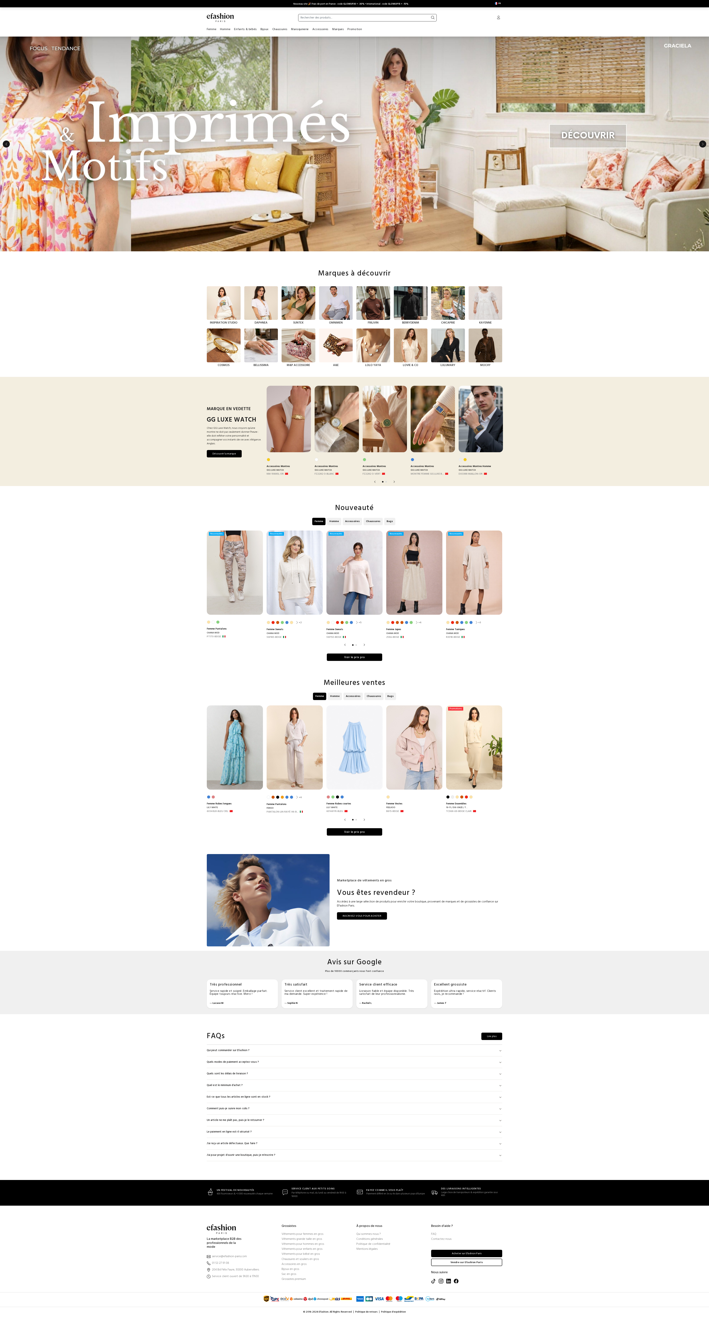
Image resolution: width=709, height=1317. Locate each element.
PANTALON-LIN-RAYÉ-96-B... (282, 812)
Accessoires (320, 29)
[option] (354, 144)
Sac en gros (289, 1274)
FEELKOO (390, 807)
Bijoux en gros (290, 1269)
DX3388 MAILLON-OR (470, 474)
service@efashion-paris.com (229, 1256)
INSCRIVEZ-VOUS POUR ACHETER (362, 916)
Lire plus (491, 1036)
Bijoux (265, 29)
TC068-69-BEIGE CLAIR (459, 811)
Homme (225, 29)
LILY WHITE (212, 807)
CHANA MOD (213, 633)
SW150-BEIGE (333, 637)
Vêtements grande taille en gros (302, 1239)
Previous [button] (6, 144)
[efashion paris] (220, 17)
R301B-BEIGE (453, 637)
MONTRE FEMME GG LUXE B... (427, 474)
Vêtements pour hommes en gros (303, 1244)
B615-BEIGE (392, 811)
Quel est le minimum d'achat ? (225, 1085)
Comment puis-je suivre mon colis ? (228, 1108)
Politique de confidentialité (373, 1244)
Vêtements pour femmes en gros (302, 1234)
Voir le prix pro (354, 657)
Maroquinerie (300, 29)
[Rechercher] (432, 17)
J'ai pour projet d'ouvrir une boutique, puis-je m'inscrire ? (241, 1155)
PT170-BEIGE (214, 637)
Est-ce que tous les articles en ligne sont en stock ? (238, 1097)
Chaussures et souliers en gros (300, 1259)
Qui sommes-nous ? (368, 1234)
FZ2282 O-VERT (372, 474)
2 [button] (386, 482)
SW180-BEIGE (274, 637)
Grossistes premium (294, 1279)
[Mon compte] (498, 18)
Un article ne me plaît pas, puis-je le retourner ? (235, 1120)
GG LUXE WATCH (275, 470)
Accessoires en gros (294, 1264)
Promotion (354, 29)
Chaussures (279, 29)
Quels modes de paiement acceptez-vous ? (233, 1062)
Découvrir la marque (224, 454)
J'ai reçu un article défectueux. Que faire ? (232, 1143)
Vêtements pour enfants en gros (302, 1249)
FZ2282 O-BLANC (324, 474)
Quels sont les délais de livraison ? (227, 1074)
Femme (211, 29)
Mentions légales (367, 1249)
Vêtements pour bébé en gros (301, 1254)
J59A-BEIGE (392, 637)
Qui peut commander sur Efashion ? (228, 1050)
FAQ (433, 1234)
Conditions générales (369, 1239)
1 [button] (382, 482)
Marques (338, 29)
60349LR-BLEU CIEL (217, 811)
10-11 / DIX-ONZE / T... (457, 807)
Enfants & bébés (245, 29)
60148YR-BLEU (334, 811)
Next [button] (702, 144)
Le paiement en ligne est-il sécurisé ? (229, 1132)
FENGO (270, 808)
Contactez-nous (441, 1239)
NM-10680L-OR (275, 474)
